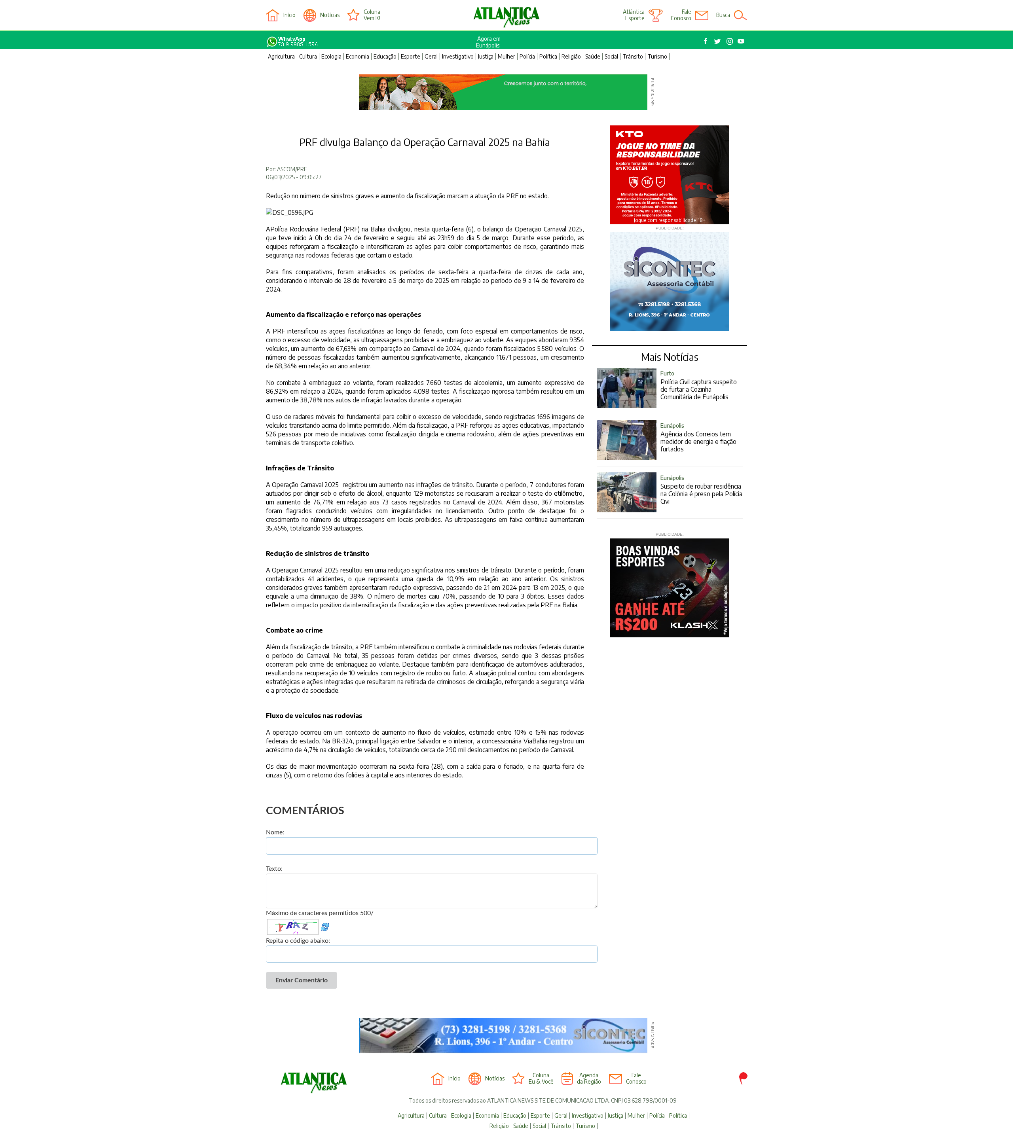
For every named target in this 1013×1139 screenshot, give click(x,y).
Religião (571, 56)
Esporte (410, 56)
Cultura (308, 56)
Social (611, 56)
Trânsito (632, 56)
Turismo (657, 56)
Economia (357, 56)
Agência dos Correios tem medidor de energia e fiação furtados (698, 437)
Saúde (592, 56)
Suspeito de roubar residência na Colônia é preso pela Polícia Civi (701, 489)
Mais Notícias (669, 357)
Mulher (506, 56)
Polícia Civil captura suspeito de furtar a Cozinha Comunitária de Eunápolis (698, 385)
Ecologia (331, 56)
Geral (431, 56)
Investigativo (458, 56)
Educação (385, 56)
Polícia (527, 56)
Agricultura (281, 56)
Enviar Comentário (301, 980)
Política (548, 56)
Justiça (485, 56)
